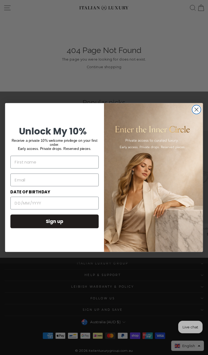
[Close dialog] (196, 109)
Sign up (55, 221)
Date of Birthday (30, 192)
